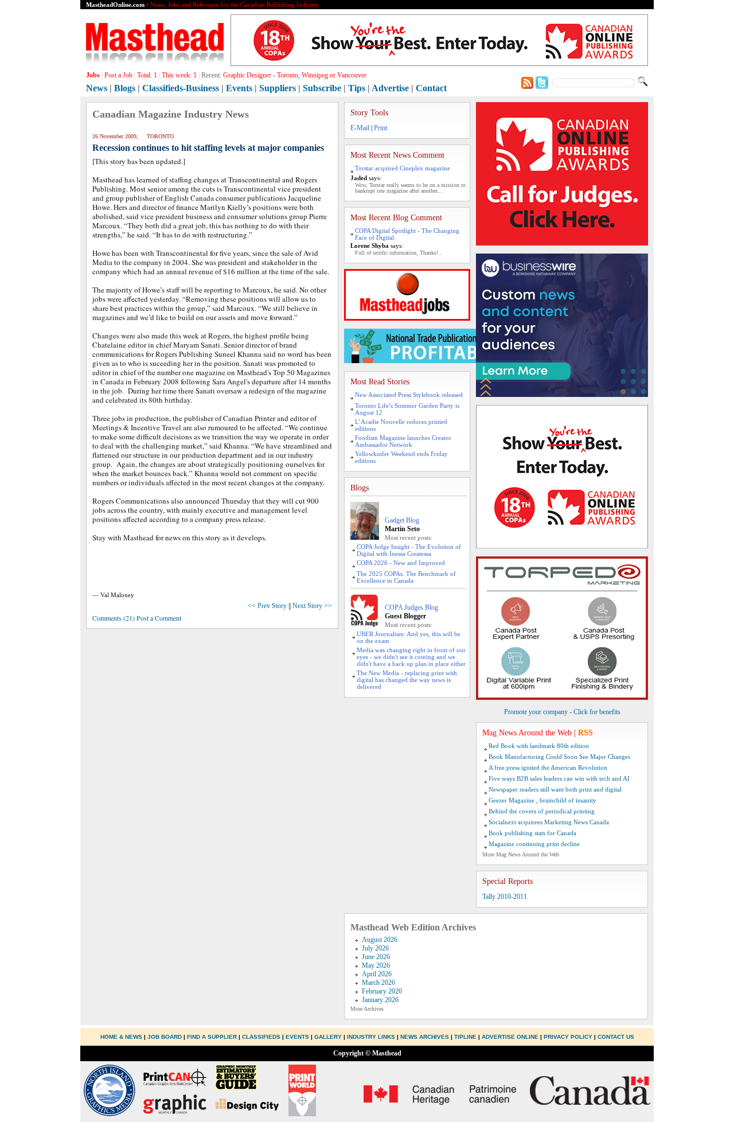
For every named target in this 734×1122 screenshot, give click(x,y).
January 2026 (380, 1000)
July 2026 (375, 948)
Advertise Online (510, 1037)
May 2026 (376, 965)
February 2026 (382, 991)
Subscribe (322, 88)
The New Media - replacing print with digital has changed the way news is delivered (407, 679)
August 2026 (379, 940)
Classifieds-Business (180, 88)
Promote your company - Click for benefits (562, 712)
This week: (179, 75)
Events (239, 88)
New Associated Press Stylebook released (409, 394)
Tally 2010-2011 (504, 897)
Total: (147, 75)
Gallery (328, 1037)
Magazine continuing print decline (534, 843)
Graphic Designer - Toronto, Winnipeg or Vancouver (294, 75)
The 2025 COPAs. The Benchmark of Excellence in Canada (406, 577)
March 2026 (378, 983)
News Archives (424, 1037)
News (96, 88)
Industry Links (371, 1037)
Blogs (124, 88)
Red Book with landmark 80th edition (539, 745)
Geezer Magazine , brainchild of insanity (542, 800)
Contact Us (616, 1037)
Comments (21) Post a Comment (136, 617)
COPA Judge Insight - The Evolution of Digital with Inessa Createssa (409, 550)
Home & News (122, 1037)
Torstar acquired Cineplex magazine (402, 168)
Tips (356, 88)
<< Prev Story (267, 606)
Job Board (164, 1037)
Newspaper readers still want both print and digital (555, 789)
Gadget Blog (402, 520)
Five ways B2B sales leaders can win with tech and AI (559, 778)
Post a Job (118, 75)
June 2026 (376, 957)
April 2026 (377, 974)
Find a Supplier (212, 1037)
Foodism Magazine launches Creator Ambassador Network (403, 441)
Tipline (465, 1037)
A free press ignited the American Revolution (548, 767)
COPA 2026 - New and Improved (401, 562)
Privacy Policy (568, 1037)
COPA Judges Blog (411, 607)
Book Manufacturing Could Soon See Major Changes (559, 756)
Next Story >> (312, 606)
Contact (431, 88)
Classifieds (261, 1037)
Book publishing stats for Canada (532, 832)
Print (380, 128)
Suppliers (277, 88)
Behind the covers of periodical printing (542, 811)
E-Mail (359, 128)
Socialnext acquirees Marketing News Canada (549, 822)
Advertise (390, 88)
